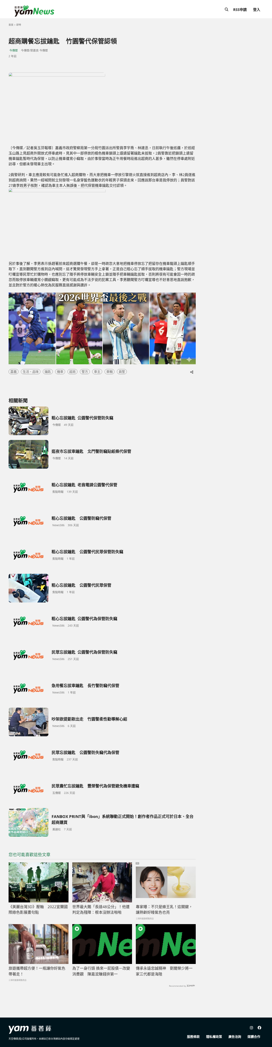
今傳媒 (13, 50)
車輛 (109, 371)
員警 (122, 371)
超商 (72, 371)
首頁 (11, 24)
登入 (256, 9)
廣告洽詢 (234, 1036)
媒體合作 (254, 1036)
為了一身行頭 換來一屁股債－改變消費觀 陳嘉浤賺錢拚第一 (101, 971)
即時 (18, 24)
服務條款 (193, 1036)
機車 (60, 371)
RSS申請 (240, 9)
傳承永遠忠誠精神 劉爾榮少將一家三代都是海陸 (164, 971)
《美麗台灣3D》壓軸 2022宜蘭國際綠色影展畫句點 (38, 909)
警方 (85, 371)
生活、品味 (31, 371)
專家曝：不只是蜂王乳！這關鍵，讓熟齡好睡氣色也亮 (164, 909)
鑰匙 (48, 371)
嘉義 (13, 371)
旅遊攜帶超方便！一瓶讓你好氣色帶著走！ (37, 971)
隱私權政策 (214, 1036)
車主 (97, 371)
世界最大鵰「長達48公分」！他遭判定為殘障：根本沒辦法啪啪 (101, 909)
